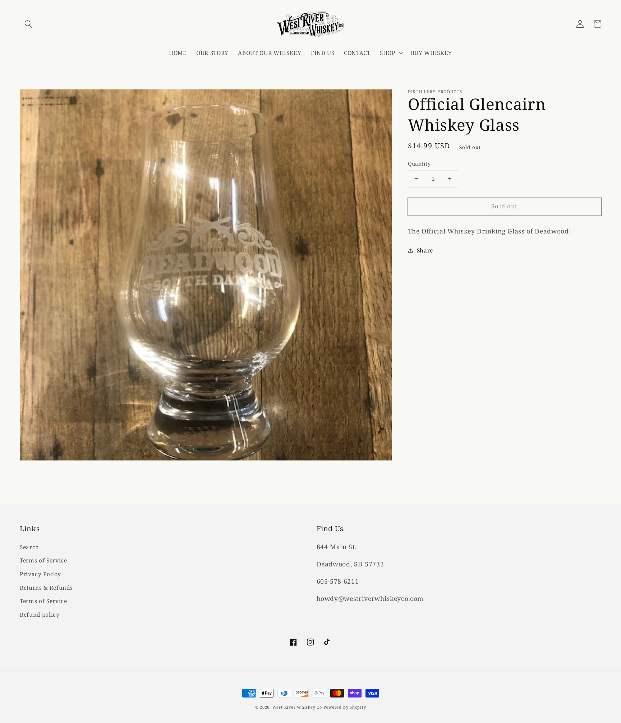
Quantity (419, 163)
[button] (28, 24)
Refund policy (40, 614)
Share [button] (425, 250)
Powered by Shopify (344, 707)
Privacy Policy (40, 574)
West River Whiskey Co (297, 707)
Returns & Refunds (46, 588)
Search (29, 547)
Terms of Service (43, 560)
